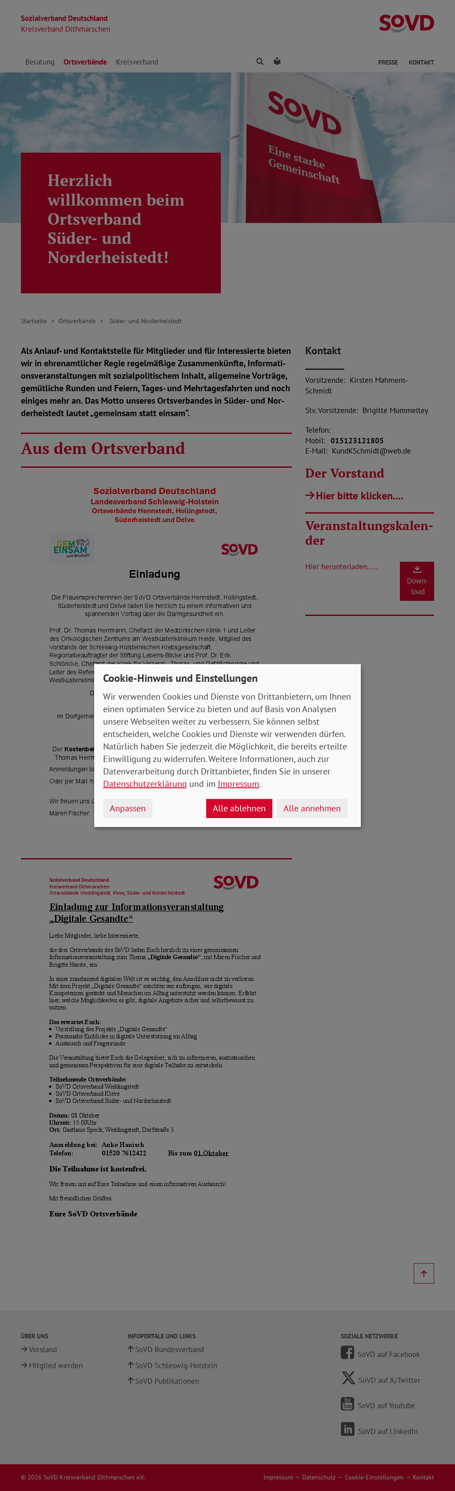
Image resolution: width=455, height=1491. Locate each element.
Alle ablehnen (239, 808)
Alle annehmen (312, 808)
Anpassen (128, 808)
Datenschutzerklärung (145, 784)
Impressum (238, 784)
